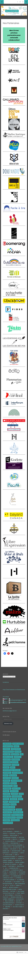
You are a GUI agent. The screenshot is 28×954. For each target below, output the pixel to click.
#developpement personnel (12, 770)
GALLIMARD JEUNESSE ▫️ (10, 858)
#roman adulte (17, 812)
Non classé (21, 891)
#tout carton (8, 823)
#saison (19, 817)
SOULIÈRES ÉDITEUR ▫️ (9, 903)
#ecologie (13, 775)
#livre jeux (7, 796)
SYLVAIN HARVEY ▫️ (8, 905)
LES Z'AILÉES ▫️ (18, 882)
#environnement (16, 780)
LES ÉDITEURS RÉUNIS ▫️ (13, 882)
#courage (15, 765)
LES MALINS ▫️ (9, 882)
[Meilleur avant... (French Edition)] (23, 932)
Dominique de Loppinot (8, 930)
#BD (21, 754)
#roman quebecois (9, 817)
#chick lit (18, 757)
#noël (5, 801)
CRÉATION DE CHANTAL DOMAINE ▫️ (13, 845)
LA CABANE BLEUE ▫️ (17, 876)
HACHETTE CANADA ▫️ (11, 864)
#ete (15, 786)
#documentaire (17, 772)
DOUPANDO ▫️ (15, 853)
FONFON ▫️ (21, 856)
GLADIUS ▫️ (21, 858)
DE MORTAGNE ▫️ (17, 851)
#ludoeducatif (16, 796)
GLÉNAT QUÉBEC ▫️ (8, 860)
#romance (7, 815)
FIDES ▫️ (17, 855)
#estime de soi (8, 786)
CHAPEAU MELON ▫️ (10, 841)
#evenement (7, 788)
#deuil (13, 767)
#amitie (16, 746)
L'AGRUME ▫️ (6, 870)
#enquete (15, 778)
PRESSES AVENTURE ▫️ (17, 897)
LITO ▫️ (7, 885)
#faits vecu (16, 788)
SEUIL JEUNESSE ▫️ (10, 901)
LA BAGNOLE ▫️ (13, 874)
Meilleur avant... (7, 929)
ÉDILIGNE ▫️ (6, 908)
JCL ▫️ (7, 868)
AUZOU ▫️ (6, 833)
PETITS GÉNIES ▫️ (10, 895)
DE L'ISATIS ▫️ (14, 849)
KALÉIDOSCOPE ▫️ (14, 868)
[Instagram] (20, 2)
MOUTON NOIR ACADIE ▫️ (10, 889)
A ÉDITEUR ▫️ (13, 833)
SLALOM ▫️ (19, 901)
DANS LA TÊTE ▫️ (7, 847)
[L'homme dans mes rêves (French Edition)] (23, 921)
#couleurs (7, 765)
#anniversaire (15, 749)
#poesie (13, 804)
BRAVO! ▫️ (16, 839)
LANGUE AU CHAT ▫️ (9, 878)
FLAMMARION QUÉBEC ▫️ (10, 856)
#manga (6, 799)
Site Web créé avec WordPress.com (11, 946)
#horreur (6, 794)
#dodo (6, 775)
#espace (13, 783)
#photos (6, 804)
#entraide (6, 780)
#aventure (15, 754)
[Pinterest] (23, 2)
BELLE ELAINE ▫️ (14, 835)
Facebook (6, 682)
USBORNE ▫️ (8, 907)
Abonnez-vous (8, 723)
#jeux (21, 794)
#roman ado (7, 812)
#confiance (15, 759)
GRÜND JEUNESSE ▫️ (9, 862)
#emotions (7, 778)
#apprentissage (8, 751)
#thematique (15, 820)
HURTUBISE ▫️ (12, 866)
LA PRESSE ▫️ (19, 878)
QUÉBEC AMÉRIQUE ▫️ (9, 899)
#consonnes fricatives (11, 762)
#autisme (18, 751)
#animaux (6, 749)
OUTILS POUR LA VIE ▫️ (9, 893)
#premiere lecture (9, 807)
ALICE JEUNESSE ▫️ (8, 831)
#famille (6, 791)
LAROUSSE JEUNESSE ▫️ (9, 880)
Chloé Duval (6, 919)
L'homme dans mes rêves (10, 918)
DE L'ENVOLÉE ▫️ (17, 847)
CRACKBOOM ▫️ (15, 843)
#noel (20, 799)
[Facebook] (17, 2)
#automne (7, 754)
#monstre (14, 799)
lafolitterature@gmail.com (10, 711)
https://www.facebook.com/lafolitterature (14, 689)
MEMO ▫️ (19, 885)
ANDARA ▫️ (17, 831)
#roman (19, 809)
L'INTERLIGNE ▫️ (13, 872)
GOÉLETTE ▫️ (18, 860)
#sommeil (6, 820)
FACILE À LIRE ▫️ (9, 855)
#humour (14, 794)
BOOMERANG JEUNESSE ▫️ (10, 837)
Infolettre (6, 716)
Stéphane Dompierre (8, 924)
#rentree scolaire (9, 809)
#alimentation (8, 746)
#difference (7, 772)
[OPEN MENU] (2, 2)
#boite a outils (8, 757)
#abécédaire (7, 743)
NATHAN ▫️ (13, 891)
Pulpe (4, 923)
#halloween (14, 791)
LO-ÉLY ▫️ (13, 885)
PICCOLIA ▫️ (19, 895)
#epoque (6, 783)
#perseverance (13, 801)
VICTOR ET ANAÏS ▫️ (18, 907)
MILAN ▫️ (5, 887)
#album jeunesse (18, 743)
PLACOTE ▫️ (6, 897)
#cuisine (6, 767)
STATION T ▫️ (20, 903)
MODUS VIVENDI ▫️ (14, 887)
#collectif (7, 759)
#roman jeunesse (17, 815)
